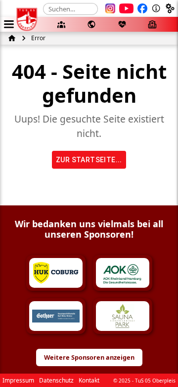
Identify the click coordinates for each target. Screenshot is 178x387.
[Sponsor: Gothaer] (56, 316)
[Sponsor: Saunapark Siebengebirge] (122, 316)
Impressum (18, 380)
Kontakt (89, 380)
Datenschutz (56, 380)
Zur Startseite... (89, 160)
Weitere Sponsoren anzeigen (89, 357)
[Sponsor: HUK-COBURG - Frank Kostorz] (56, 273)
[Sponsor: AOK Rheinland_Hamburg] (122, 273)
